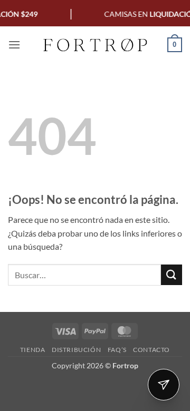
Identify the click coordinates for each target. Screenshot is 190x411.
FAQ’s (117, 350)
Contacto (151, 350)
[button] (14, 44)
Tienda (32, 350)
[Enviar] (171, 275)
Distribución (76, 350)
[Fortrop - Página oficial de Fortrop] (95, 44)
